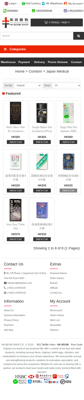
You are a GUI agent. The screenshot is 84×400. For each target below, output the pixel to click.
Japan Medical (57, 71)
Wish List (55, 320)
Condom (35, 71)
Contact (76, 62)
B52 (39, 344)
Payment (24, 62)
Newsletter (55, 325)
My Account (56, 310)
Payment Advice (58, 273)
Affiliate (54, 288)
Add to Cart (15, 142)
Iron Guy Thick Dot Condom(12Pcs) (15, 228)
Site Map (8, 330)
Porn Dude (76, 344)
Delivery (39, 62)
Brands (54, 283)
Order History (57, 315)
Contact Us (56, 292)
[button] (42, 49)
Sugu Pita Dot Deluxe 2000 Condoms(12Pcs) (68, 131)
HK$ (33, 3)
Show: (47, 85)
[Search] (78, 36)
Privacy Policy (11, 320)
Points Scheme (58, 62)
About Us (9, 310)
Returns (54, 330)
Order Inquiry (57, 278)
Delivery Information (14, 315)
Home (20, 71)
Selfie (45, 344)
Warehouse (8, 62)
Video (52, 344)
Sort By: (8, 85)
